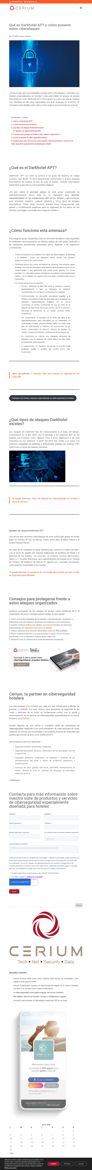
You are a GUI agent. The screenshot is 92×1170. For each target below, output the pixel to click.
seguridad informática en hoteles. (39, 628)
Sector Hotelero (25, 36)
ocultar (25, 117)
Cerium (26, 718)
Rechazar (67, 1164)
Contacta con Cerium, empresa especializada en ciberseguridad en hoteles (43, 398)
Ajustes (81, 1164)
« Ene (11, 1153)
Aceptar (53, 1164)
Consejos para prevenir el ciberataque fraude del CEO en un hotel (40, 1000)
